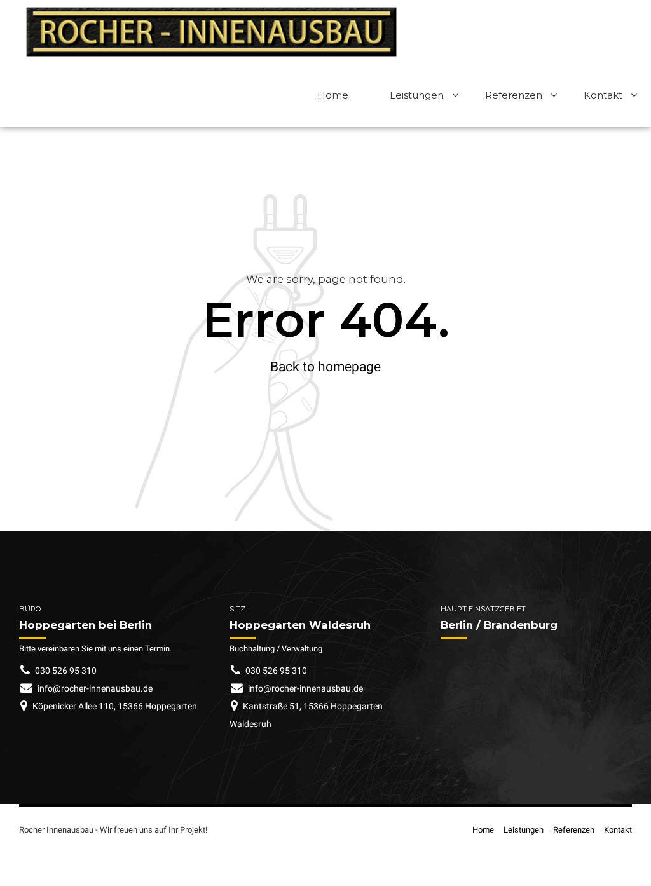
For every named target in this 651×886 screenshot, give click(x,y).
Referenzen (513, 95)
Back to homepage (325, 366)
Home (332, 95)
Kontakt (603, 95)
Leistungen (417, 95)
